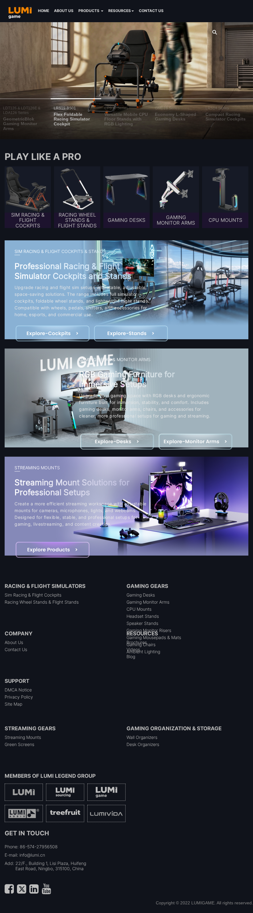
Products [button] (89, 10)
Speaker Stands (142, 623)
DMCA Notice (18, 689)
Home (43, 10)
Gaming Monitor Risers (148, 630)
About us (63, 10)
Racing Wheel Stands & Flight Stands (42, 602)
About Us (14, 642)
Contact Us (16, 649)
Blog (130, 656)
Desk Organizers (142, 744)
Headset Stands (142, 616)
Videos (133, 649)
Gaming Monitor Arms (147, 602)
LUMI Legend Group (68, 776)
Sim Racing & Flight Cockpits (33, 594)
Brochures (136, 642)
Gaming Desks (140, 594)
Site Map (13, 704)
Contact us (151, 10)
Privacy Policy (19, 696)
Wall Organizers (141, 737)
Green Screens (19, 744)
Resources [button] (119, 10)
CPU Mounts (138, 609)
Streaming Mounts (23, 737)
